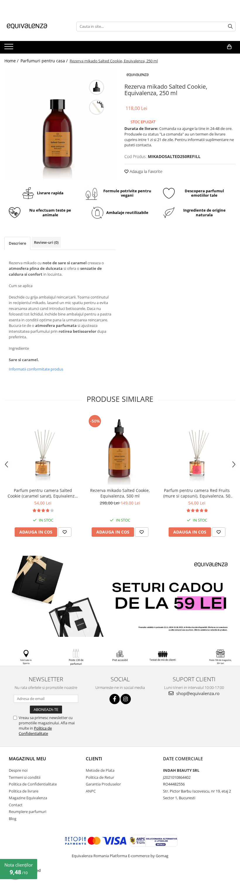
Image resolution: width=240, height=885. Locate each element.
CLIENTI (94, 758)
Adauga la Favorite (145, 171)
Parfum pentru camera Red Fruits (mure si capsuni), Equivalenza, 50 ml (196, 493)
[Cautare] (230, 26)
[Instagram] (126, 699)
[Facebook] (114, 699)
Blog (12, 818)
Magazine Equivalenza (28, 797)
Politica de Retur (100, 777)
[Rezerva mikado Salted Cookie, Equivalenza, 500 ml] (119, 449)
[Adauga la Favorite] (64, 532)
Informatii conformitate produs (36, 369)
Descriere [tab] (17, 243)
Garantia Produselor (103, 784)
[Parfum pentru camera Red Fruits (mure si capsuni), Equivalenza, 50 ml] (196, 449)
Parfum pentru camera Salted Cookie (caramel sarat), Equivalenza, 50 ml (43, 493)
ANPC (91, 791)
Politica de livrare (23, 791)
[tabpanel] (60, 123)
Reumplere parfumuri (27, 811)
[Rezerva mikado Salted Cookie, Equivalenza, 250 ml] (60, 123)
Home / (12, 61)
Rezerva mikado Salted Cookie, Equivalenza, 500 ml (120, 493)
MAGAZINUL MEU (27, 758)
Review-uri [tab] (46, 242)
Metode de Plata (100, 770)
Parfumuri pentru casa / (44, 61)
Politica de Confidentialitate (35, 731)
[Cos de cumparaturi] (229, 47)
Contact (16, 804)
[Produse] (9, 48)
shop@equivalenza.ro (197, 693)
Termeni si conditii (24, 777)
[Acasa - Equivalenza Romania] (33, 26)
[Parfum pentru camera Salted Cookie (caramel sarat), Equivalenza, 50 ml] (42, 449)
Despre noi (18, 770)
